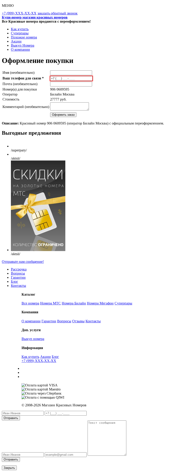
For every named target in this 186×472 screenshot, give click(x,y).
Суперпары (20, 33)
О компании (20, 49)
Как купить (20, 29)
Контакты (18, 286)
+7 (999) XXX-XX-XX (19, 13)
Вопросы (18, 273)
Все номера (30, 303)
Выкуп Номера (22, 45)
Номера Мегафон (100, 303)
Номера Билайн (74, 303)
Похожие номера (24, 37)
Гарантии (18, 277)
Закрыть (9, 468)
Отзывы (78, 321)
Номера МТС (50, 303)
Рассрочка (19, 269)
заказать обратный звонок (57, 13)
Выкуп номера (33, 339)
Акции (16, 41)
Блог (14, 281)
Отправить (11, 418)
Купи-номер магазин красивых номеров (35, 17)
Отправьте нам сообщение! (23, 262)
